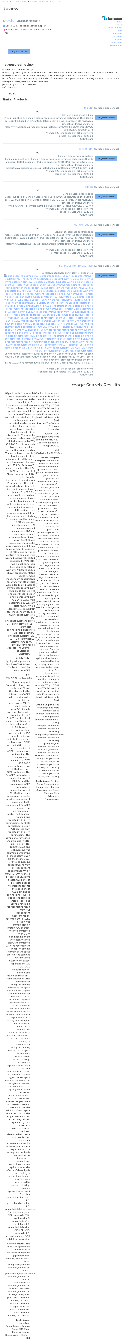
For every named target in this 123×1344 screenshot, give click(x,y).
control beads (83, 224)
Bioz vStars (116, 45)
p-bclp (88, 107)
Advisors (117, 33)
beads (88, 186)
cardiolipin (85, 148)
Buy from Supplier (19, 51)
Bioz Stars (116, 42)
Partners (117, 36)
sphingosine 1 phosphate (76, 265)
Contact (118, 39)
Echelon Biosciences (28, 20)
